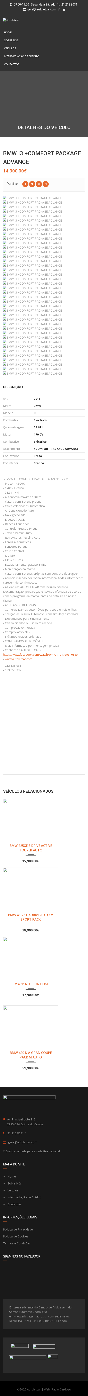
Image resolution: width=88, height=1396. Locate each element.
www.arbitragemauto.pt (30, 1316)
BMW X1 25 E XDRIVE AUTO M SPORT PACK (30, 917)
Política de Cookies (15, 1236)
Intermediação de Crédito (21, 56)
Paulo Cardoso (61, 1389)
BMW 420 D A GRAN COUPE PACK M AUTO (31, 1054)
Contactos (11, 64)
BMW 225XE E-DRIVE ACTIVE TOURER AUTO (31, 847)
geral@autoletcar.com (41, 9)
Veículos (10, 48)
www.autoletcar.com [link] (18, 659)
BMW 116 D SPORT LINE (30, 984)
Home (8, 32)
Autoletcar (34, 1389)
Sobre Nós (11, 40)
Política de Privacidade (18, 1229)
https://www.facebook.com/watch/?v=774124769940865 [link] (40, 654)
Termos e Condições (17, 1243)
